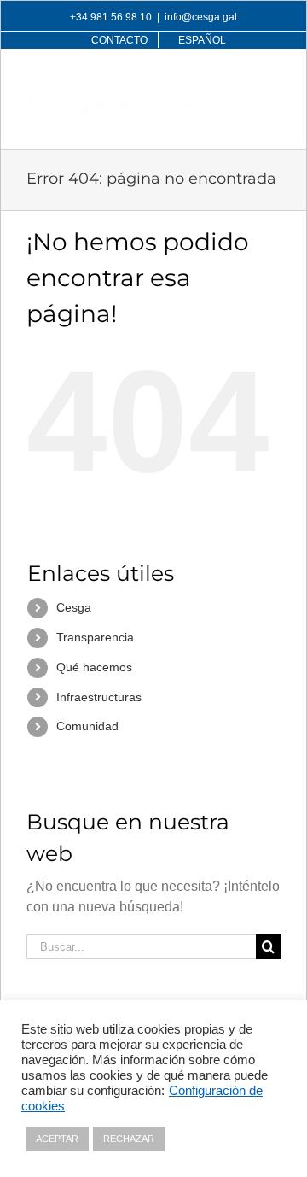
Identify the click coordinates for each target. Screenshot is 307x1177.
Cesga (73, 607)
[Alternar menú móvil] (272, 83)
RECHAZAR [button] (128, 1138)
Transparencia (95, 637)
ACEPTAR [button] (57, 1138)
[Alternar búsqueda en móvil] (237, 83)
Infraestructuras (99, 697)
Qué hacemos (94, 667)
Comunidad (87, 726)
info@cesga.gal (201, 17)
